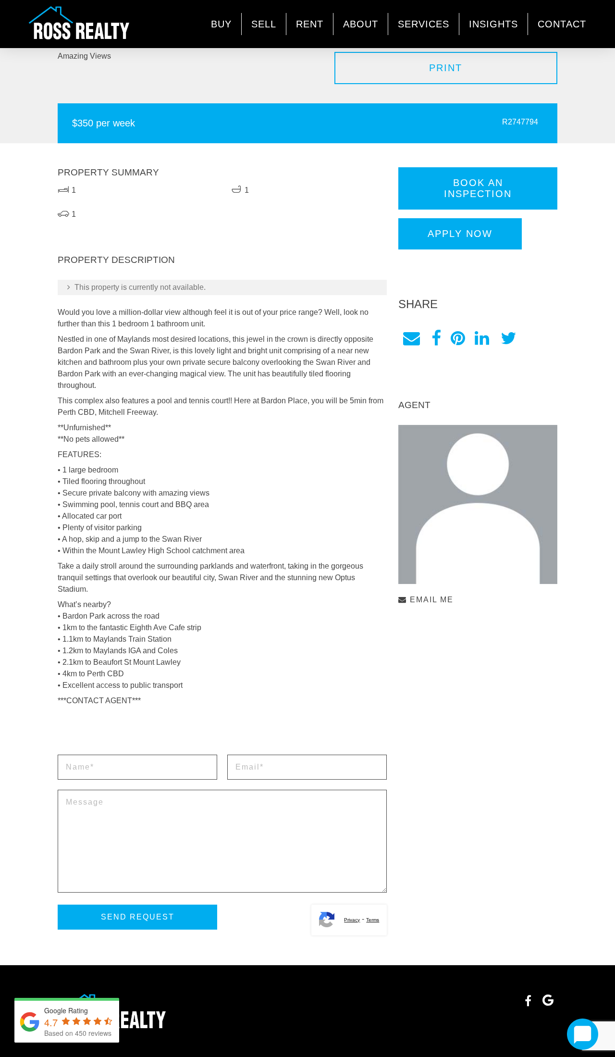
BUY (221, 24)
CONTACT (562, 24)
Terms (372, 919)
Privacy (352, 919)
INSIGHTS (493, 24)
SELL (263, 24)
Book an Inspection (478, 188)
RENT (309, 24)
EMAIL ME (430, 600)
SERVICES (423, 24)
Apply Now (460, 233)
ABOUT (360, 24)
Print (445, 67)
